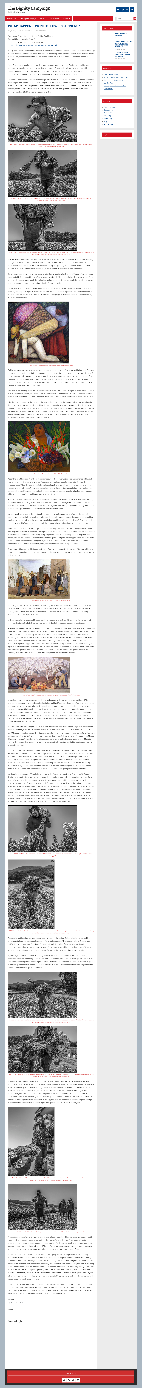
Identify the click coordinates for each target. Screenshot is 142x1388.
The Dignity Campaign (29, 8)
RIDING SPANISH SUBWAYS (121, 34)
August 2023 (108, 113)
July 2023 (107, 116)
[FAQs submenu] (45, 18)
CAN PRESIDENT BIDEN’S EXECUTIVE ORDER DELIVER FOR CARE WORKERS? (123, 44)
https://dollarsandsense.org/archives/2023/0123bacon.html (32, 45)
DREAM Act (108, 89)
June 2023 (108, 119)
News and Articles (111, 74)
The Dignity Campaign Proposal (116, 77)
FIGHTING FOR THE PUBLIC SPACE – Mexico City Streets (123, 54)
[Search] (134, 18)
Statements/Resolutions (113, 80)
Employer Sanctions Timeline (115, 86)
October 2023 (109, 110)
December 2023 (110, 107)
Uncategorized (40, 31)
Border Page (109, 83)
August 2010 (108, 124)
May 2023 (107, 122)
